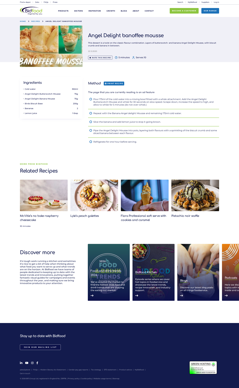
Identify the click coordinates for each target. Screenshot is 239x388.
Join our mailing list (40, 347)
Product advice (125, 370)
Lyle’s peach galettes (84, 216)
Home (23, 21)
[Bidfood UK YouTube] (26, 363)
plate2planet (25, 370)
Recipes (35, 21)
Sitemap (115, 378)
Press (55, 2)
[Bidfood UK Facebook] (37, 363)
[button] (219, 272)
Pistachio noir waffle (185, 216)
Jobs (37, 2)
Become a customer (184, 11)
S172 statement (110, 370)
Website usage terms (102, 378)
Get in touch (25, 373)
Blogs (124, 11)
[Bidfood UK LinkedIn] (21, 363)
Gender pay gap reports (78, 370)
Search (180, 2)
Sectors (78, 11)
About (136, 11)
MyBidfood (192, 2)
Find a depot (25, 2)
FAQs (46, 2)
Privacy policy (74, 378)
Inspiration (94, 11)
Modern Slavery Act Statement (53, 370)
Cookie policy (86, 378)
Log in (216, 2)
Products (63, 11)
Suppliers (205, 2)
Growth (110, 11)
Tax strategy (96, 370)
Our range (210, 11)
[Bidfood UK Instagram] (32, 363)
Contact (149, 11)
